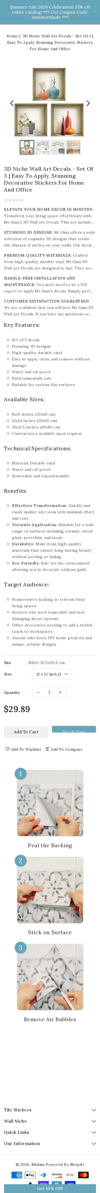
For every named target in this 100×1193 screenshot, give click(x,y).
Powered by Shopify (65, 1164)
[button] (50, 1188)
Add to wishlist (26, 749)
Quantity (12, 692)
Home (12, 36)
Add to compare (67, 749)
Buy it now (74, 731)
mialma (38, 1164)
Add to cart (26, 731)
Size (8, 674)
